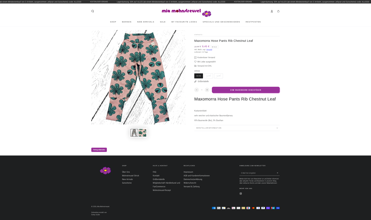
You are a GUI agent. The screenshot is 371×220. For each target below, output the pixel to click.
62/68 (208, 76)
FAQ (154, 172)
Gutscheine (127, 183)
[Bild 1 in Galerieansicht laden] (134, 133)
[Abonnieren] (278, 173)
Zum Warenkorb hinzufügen (245, 90)
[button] (92, 11)
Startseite (198, 34)
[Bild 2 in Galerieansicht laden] (142, 133)
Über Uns (126, 172)
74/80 (218, 76)
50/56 (198, 76)
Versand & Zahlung (192, 186)
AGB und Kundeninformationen (197, 175)
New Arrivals (127, 179)
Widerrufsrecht (190, 183)
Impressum (188, 172)
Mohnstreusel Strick (130, 175)
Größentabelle (159, 179)
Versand (209, 49)
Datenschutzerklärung (193, 179)
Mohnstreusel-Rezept (162, 190)
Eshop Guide (95, 215)
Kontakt (156, 175)
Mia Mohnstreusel (103, 206)
